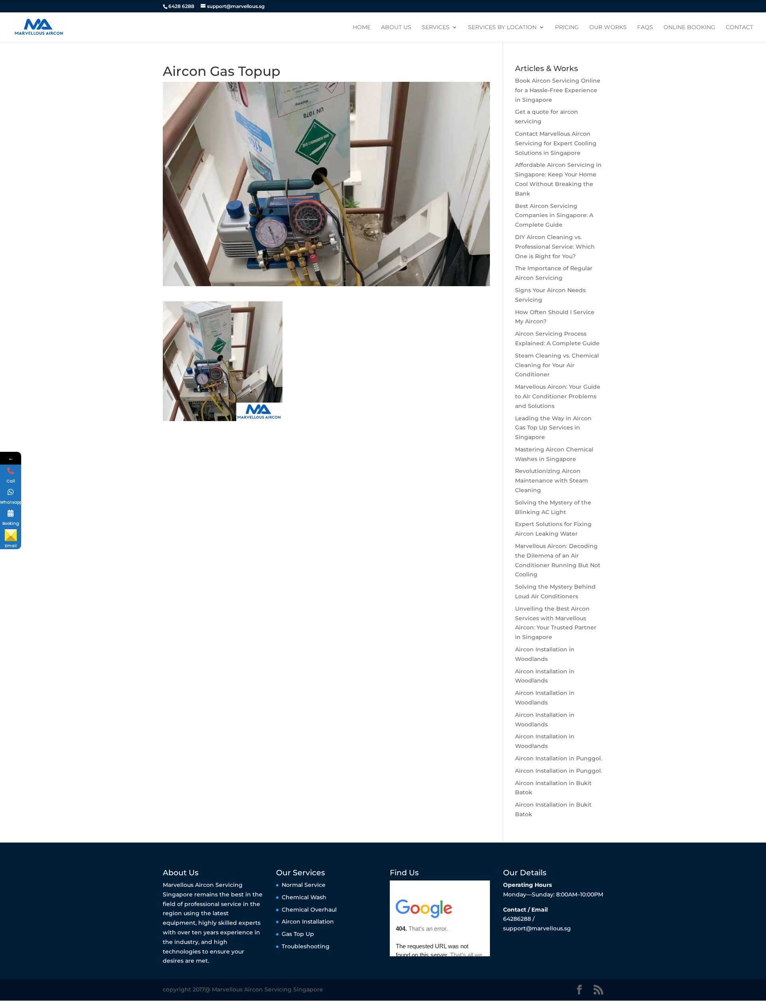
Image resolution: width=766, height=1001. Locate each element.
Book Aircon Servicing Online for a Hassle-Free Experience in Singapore (557, 90)
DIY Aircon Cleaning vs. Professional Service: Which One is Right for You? (555, 246)
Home (362, 27)
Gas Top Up (298, 934)
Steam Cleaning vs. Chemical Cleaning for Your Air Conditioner (557, 365)
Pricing (567, 27)
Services (436, 27)
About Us (396, 27)
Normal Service (304, 884)
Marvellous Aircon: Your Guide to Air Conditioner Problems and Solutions (557, 396)
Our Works (608, 27)
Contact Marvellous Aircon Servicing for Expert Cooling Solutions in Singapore (555, 143)
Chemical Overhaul (309, 909)
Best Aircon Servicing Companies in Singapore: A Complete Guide (554, 215)
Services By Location (502, 27)
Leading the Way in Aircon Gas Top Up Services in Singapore (553, 428)
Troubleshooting (306, 946)
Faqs (645, 27)
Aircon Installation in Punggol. (558, 758)
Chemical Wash (304, 897)
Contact (739, 27)
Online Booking (689, 27)
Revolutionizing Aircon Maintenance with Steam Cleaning (551, 480)
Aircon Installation (308, 921)
